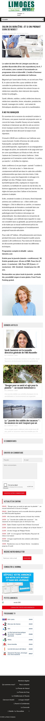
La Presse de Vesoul (22, 688)
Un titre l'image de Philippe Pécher (18, 531)
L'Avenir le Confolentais (21, 703)
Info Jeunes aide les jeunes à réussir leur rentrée (23, 516)
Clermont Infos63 (8, 700)
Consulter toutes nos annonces (22, 607)
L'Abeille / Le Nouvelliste (16, 711)
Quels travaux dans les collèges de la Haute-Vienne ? (25, 527)
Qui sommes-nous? (8, 684)
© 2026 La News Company (7, 717)
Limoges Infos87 (23, 700)
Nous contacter (24, 684)
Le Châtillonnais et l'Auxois (20, 696)
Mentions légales (23, 681)
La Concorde (25, 707)
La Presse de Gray (23, 692)
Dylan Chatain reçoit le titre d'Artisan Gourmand (23, 524)
